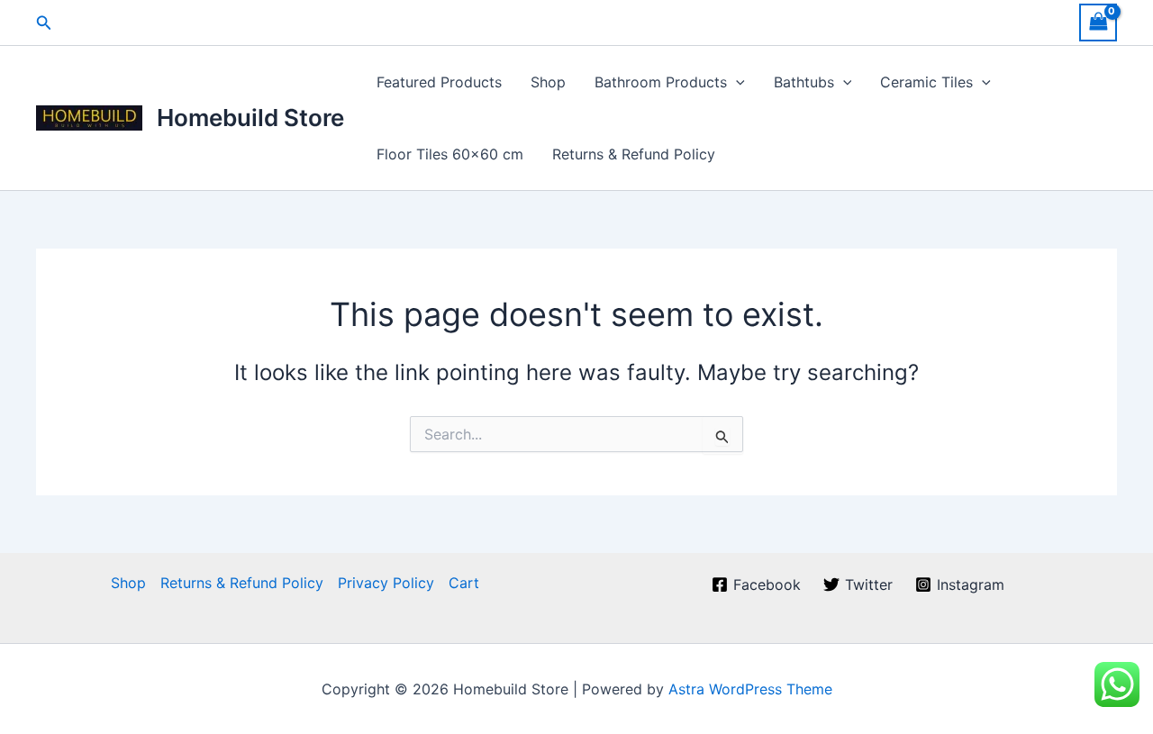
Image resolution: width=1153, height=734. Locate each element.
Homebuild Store (250, 117)
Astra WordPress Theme (750, 689)
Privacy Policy (386, 583)
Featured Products (439, 82)
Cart (464, 583)
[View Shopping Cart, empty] (1098, 22)
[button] (44, 23)
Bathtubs (804, 82)
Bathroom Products (661, 82)
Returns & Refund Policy (633, 154)
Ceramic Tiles (926, 82)
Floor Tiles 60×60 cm (450, 154)
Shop (548, 82)
